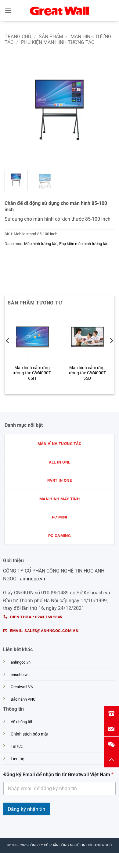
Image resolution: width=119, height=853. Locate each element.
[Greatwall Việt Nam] (59, 10)
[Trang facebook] (111, 744)
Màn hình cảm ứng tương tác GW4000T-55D (86, 373)
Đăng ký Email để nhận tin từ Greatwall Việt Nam (58, 774)
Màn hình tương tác (40, 243)
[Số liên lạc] (111, 713)
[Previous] (14, 111)
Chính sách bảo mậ (29, 734)
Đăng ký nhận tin (26, 809)
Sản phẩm (51, 36)
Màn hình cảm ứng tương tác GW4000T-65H (32, 373)
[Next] (104, 111)
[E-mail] (111, 729)
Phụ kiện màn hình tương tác (57, 42)
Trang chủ (18, 36)
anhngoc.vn (32, 579)
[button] (8, 10)
